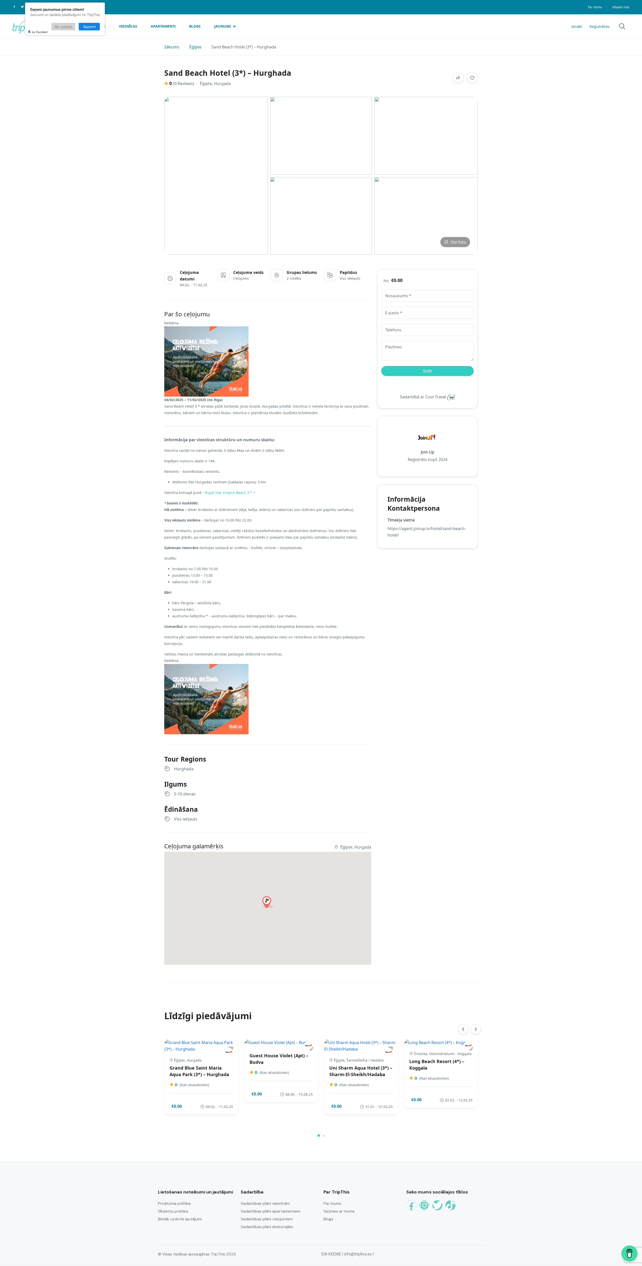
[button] (318, 1135)
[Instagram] (424, 1205)
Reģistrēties (600, 26)
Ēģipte (195, 47)
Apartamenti (163, 26)
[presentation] (463, 1029)
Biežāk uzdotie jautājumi (180, 1219)
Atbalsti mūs (620, 7)
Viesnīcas (128, 26)
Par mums (595, 7)
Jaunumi (222, 26)
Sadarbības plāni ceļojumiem (267, 1219)
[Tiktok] (450, 1205)
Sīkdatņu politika (173, 1211)
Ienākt (577, 26)
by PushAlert (40, 32)
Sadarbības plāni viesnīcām (265, 1203)
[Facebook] (411, 1205)
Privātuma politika (174, 1203)
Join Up (427, 452)
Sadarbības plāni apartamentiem (270, 1211)
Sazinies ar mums (339, 1211)
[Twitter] (437, 1205)
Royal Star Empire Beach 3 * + (230, 492)
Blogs (195, 26)
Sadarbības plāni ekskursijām (267, 1226)
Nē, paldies (63, 26)
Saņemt (89, 26)
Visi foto (458, 242)
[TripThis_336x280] (206, 361)
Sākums (171, 47)
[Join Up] (228, 1052)
